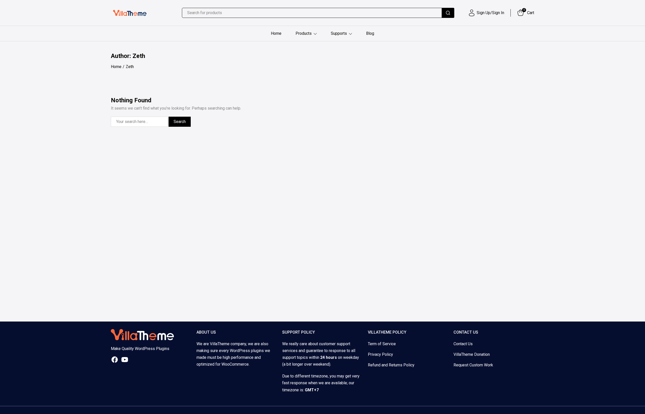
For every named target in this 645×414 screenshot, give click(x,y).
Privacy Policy (380, 354)
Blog (370, 33)
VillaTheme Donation (472, 354)
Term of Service (382, 343)
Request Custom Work (473, 365)
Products (304, 33)
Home (276, 33)
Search (180, 121)
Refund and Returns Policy (391, 365)
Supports (339, 33)
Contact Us (463, 343)
